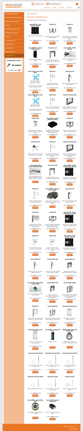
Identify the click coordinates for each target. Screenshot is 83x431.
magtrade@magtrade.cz (55, 4)
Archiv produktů (9, 55)
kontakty (71, 429)
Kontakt (69, 7)
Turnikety (8, 25)
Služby (55, 7)
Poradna (61, 7)
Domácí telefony (9, 44)
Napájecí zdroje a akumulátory (13, 21)
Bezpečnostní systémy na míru (13, 29)
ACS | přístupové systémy (12, 14)
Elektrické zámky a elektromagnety (14, 17)
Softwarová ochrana (10, 40)
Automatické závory (10, 51)
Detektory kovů (9, 48)
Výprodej (8, 36)
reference (76, 429)
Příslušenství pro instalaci (12, 32)
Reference (47, 7)
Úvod (28, 13)
